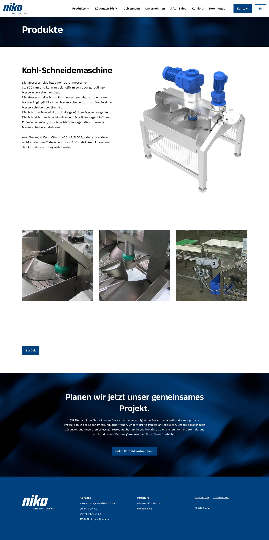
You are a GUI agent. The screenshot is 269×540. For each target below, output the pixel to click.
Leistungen (132, 8)
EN (260, 8)
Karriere (197, 8)
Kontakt (243, 8)
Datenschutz (221, 497)
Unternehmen (155, 8)
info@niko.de (144, 508)
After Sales (178, 8)
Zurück (31, 350)
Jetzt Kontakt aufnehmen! (134, 451)
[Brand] (15, 8)
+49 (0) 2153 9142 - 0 (149, 503)
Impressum (202, 497)
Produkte (79, 8)
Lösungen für (104, 8)
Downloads (217, 8)
